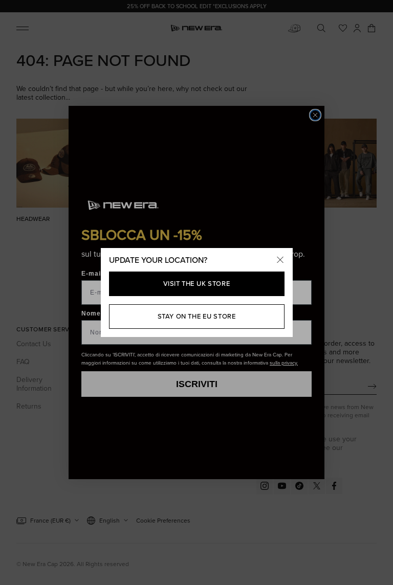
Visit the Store (196, 283)
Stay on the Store (197, 316)
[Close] (280, 260)
